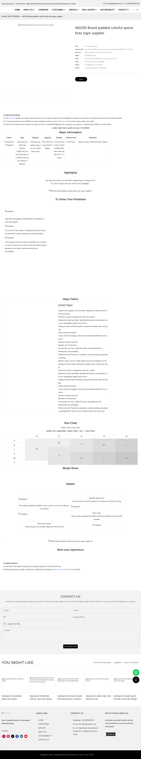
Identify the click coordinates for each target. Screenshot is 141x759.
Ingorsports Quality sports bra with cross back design (125, 697)
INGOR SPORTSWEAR (10, 16)
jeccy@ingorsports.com (114, 3)
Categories (117, 662)
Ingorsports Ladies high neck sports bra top (98, 697)
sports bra (12, 118)
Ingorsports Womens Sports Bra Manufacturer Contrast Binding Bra (70, 697)
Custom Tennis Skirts (131, 662)
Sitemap (98, 755)
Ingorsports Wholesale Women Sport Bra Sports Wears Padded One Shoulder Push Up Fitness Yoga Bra (41, 697)
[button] (129, 10)
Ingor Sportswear (59, 569)
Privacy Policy (89, 755)
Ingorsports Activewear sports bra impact (12, 697)
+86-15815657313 (132, 3)
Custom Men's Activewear (102, 662)
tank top (64, 121)
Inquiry (81, 79)
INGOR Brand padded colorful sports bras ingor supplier (42, 16)
